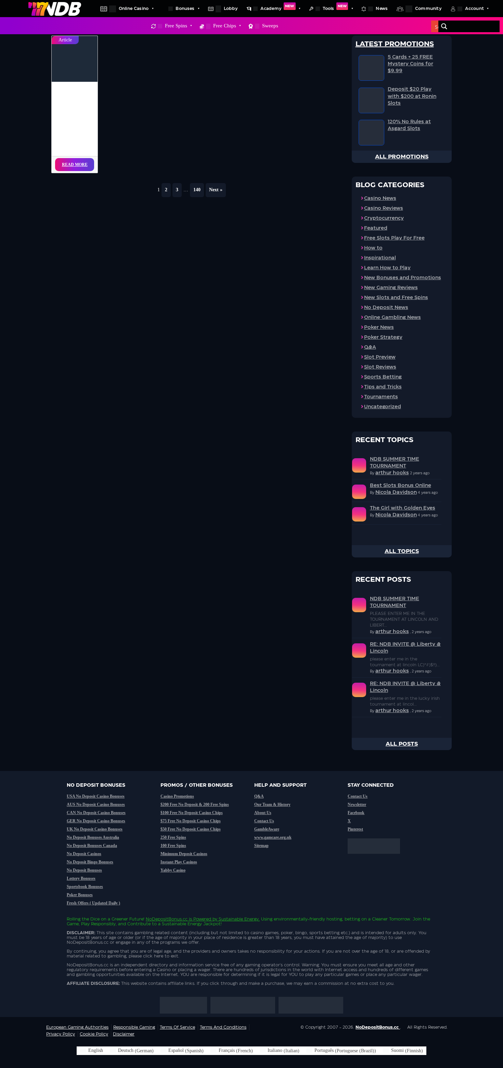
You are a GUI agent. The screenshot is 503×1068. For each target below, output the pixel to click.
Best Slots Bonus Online (400, 485)
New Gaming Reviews (391, 287)
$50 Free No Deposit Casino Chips (190, 829)
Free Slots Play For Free (394, 238)
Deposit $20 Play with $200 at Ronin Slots (412, 96)
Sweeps (270, 25)
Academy (277, 7)
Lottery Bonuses (81, 878)
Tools (335, 7)
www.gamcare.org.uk (273, 837)
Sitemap (261, 845)
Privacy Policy (60, 1034)
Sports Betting (383, 377)
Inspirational (380, 258)
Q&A (370, 347)
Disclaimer (123, 1034)
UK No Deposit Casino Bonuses (94, 829)
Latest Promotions (395, 44)
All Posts (402, 744)
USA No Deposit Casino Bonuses (96, 796)
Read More (75, 164)
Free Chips (224, 25)
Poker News (379, 327)
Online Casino (134, 9)
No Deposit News (386, 307)
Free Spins (176, 25)
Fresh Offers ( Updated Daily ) (93, 903)
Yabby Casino (172, 870)
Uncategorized (382, 406)
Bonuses (185, 9)
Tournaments (381, 397)
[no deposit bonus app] (377, 857)
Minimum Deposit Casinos (183, 853)
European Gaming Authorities (77, 1027)
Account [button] (474, 9)
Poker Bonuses (80, 894)
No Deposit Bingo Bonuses (90, 862)
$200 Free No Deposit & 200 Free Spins (194, 804)
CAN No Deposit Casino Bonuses (96, 812)
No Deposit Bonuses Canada (92, 845)
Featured (375, 228)
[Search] (444, 26)
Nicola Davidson (396, 492)
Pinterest (355, 829)
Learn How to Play (387, 268)
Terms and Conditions (223, 1027)
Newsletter (357, 804)
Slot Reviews (380, 367)
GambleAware (266, 829)
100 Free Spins (173, 845)
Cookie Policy (94, 1034)
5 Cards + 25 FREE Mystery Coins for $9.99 (410, 64)
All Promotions (401, 156)
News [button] (382, 9)
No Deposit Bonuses (84, 870)
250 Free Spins (173, 837)
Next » (215, 189)
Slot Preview (380, 357)
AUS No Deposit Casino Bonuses (96, 804)
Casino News (380, 198)
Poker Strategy (383, 337)
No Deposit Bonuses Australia (93, 837)
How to (373, 248)
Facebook (356, 812)
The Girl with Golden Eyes (402, 508)
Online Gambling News (392, 317)
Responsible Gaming (134, 1027)
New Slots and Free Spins (396, 297)
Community (428, 9)
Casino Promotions (177, 796)
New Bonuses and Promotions (402, 277)
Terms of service (177, 1027)
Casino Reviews (383, 208)
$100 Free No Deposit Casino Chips (191, 812)
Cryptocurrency (384, 218)
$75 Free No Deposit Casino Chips (190, 821)
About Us (262, 812)
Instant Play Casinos (178, 862)
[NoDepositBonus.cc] (54, 8)
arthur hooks (392, 473)
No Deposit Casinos (84, 853)
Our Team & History (272, 804)
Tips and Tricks (383, 387)
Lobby (231, 9)
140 (197, 189)
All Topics (402, 551)
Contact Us (264, 821)
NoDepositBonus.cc (167, 919)
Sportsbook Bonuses (85, 886)
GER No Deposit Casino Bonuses (96, 821)
